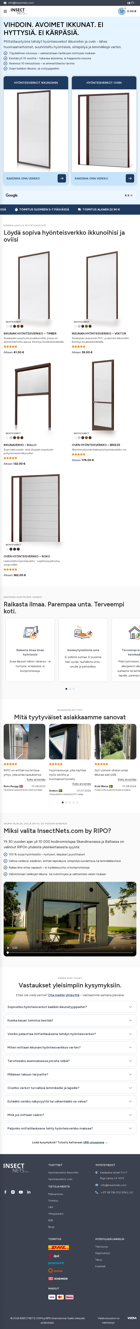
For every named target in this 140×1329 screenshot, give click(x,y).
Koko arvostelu (36, 779)
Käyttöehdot (102, 1253)
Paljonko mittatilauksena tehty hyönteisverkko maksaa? (50, 1128)
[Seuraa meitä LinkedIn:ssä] (29, 1192)
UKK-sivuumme (93, 1142)
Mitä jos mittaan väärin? (25, 1115)
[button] (66, 689)
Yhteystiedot (55, 1213)
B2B (50, 1220)
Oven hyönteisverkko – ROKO (27, 556)
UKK (50, 1207)
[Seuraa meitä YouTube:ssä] (21, 1192)
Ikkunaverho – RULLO (20, 445)
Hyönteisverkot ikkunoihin (63, 1172)
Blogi (51, 1227)
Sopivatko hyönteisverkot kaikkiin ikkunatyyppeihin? (47, 1007)
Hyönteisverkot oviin (60, 1179)
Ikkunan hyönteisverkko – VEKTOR (99, 333)
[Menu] (5, 11)
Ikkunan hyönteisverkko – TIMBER (30, 333)
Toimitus (53, 1200)
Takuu (98, 1259)
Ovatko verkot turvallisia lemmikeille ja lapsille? (43, 1088)
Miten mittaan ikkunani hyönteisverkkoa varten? (44, 1047)
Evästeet (100, 1266)
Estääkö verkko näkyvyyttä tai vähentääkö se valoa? (47, 1101)
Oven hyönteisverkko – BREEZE (96, 445)
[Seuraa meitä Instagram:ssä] (13, 1192)
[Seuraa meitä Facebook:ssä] (5, 1192)
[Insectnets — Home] (19, 11)
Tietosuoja (101, 1246)
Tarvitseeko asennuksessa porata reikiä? (38, 1061)
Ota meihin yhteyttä (63, 995)
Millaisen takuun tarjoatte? (27, 1074)
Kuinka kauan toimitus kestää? (30, 1020)
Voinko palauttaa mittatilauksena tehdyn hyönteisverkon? (51, 1034)
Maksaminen (55, 1194)
